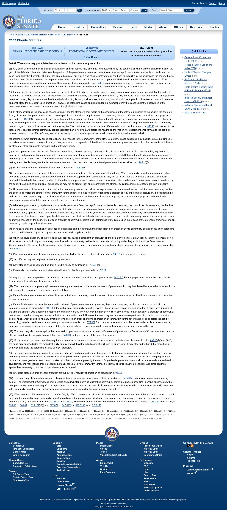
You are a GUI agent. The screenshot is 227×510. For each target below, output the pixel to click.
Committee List (20, 463)
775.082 (91, 322)
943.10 (142, 162)
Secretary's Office (153, 455)
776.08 (91, 265)
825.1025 (35, 405)
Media (148, 27)
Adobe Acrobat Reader (199, 470)
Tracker (214, 27)
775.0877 (128, 378)
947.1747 (118, 277)
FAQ (146, 466)
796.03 (12, 405)
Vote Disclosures (21, 455)
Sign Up (213, 3)
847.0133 (66, 405)
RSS (192, 445)
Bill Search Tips (21, 474)
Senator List (19, 446)
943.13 (100, 83)
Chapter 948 (69, 35)
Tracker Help (193, 461)
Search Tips (150, 475)
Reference (196, 27)
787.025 (154, 401)
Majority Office (151, 449)
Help (146, 469)
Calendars (62, 449)
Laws (134, 27)
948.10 (27, 119)
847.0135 (80, 405)
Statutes (61, 478)
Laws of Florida (64, 485)
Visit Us (104, 466)
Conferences (63, 458)
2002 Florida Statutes (37, 35)
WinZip (191, 473)
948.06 (116, 254)
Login (222, 3)
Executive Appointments (69, 464)
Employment (106, 463)
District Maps (19, 452)
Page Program (107, 472)
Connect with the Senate (198, 442)
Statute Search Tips (194, 112)
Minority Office (151, 452)
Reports (61, 461)
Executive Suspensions (68, 467)
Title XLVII (55, 35)
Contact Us (106, 469)
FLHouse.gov (9, 3)
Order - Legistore (65, 489)
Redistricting (63, 470)
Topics (103, 452)
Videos (103, 449)
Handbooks (149, 484)
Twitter (188, 445)
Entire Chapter (92, 57)
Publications (106, 446)
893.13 (153, 340)
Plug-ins (188, 465)
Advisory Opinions (153, 487)
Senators (78, 27)
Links (146, 472)
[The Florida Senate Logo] (22, 22)
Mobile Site (23, 3)
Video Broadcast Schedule (113, 455)
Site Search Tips (21, 480)
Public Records (151, 491)
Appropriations (64, 455)
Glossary (148, 463)
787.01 (55, 401)
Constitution (63, 481)
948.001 (67, 335)
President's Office (153, 446)
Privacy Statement (108, 504)
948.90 (150, 126)
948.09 (17, 248)
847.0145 (96, 405)
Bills (59, 446)
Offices (178, 27)
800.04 (23, 405)
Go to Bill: (49, 10)
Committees (98, 27)
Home (61, 27)
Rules (147, 481)
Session (118, 27)
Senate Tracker (192, 451)
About (163, 27)
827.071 (54, 405)
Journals (61, 452)
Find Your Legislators (23, 449)
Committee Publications (25, 466)
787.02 (68, 401)
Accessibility (121, 504)
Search (155, 10)
